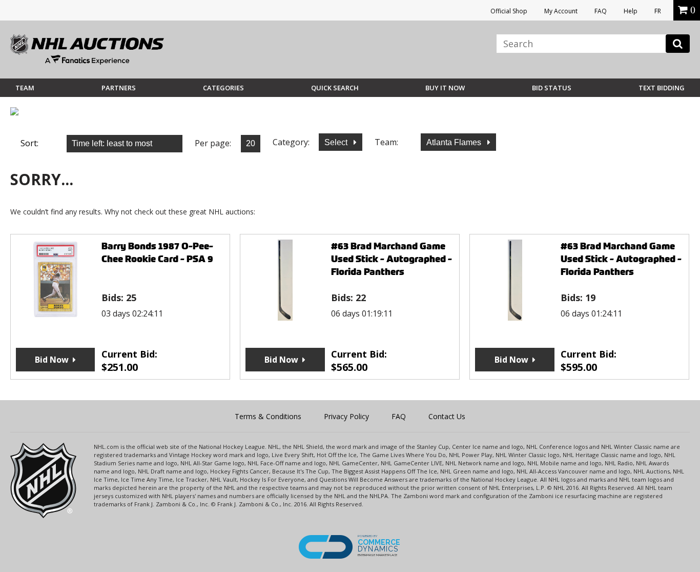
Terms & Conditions (268, 416)
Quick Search (335, 87)
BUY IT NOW (445, 87)
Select (336, 142)
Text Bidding (662, 87)
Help (630, 11)
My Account (561, 11)
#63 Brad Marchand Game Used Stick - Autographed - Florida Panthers (391, 259)
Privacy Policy (346, 416)
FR (657, 11)
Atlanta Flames (454, 142)
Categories (223, 87)
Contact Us (446, 416)
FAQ (600, 11)
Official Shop (508, 11)
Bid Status (551, 87)
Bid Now (52, 359)
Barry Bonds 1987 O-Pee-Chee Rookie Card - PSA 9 (157, 252)
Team (24, 87)
